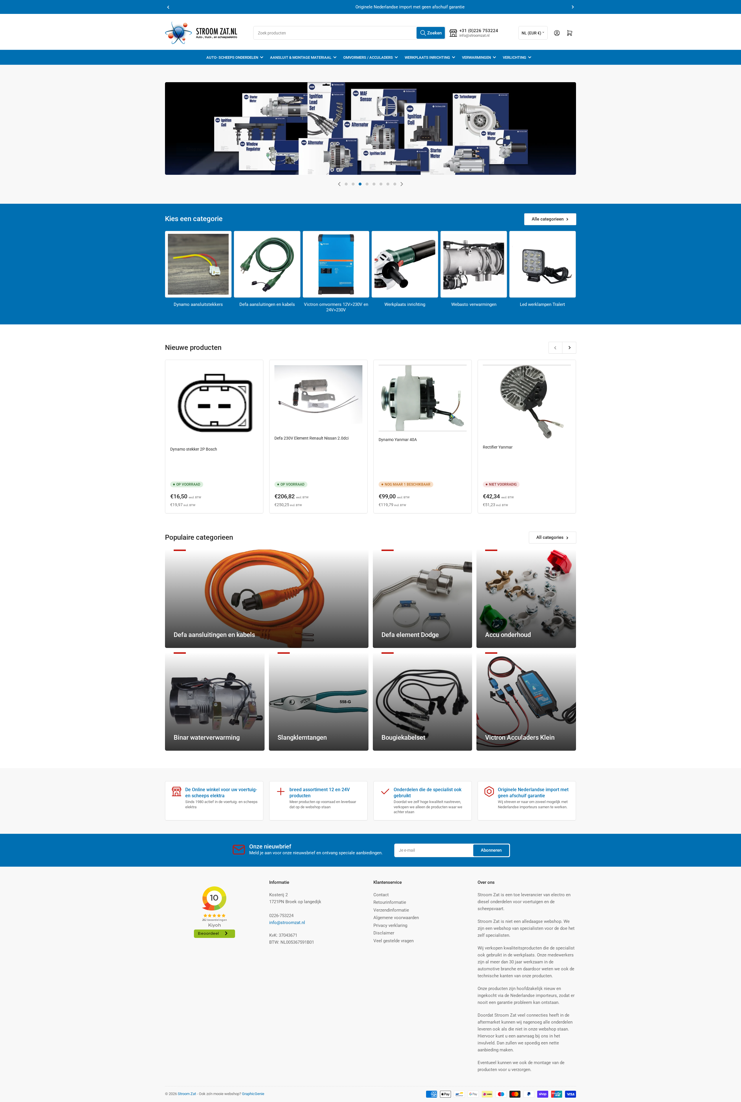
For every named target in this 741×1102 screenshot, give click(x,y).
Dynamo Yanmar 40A (398, 439)
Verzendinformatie (391, 910)
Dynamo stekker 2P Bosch (193, 449)
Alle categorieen (548, 219)
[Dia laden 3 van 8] (360, 184)
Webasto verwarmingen (473, 304)
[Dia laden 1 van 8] (346, 184)
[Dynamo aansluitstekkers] (198, 264)
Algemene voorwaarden (396, 917)
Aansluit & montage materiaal (300, 57)
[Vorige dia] (339, 184)
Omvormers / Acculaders (368, 57)
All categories (550, 537)
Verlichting (514, 57)
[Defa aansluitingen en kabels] (267, 264)
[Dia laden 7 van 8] (387, 184)
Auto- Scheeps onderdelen (232, 57)
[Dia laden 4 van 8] (367, 184)
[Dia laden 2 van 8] (353, 184)
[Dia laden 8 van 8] (394, 184)
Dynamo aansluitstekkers (198, 304)
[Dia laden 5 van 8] (373, 184)
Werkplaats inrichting (427, 57)
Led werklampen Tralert (542, 304)
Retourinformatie (389, 902)
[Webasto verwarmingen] (473, 264)
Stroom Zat (187, 1094)
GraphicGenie (253, 1094)
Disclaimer (383, 933)
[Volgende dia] (401, 184)
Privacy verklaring (390, 925)
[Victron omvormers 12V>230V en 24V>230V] (336, 264)
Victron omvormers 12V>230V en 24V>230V (336, 307)
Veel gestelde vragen (393, 940)
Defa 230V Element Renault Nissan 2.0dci (311, 438)
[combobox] (349, 33)
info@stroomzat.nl (287, 922)
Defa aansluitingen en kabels (267, 304)
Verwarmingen (476, 57)
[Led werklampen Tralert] (542, 264)
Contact (381, 894)
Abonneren (491, 850)
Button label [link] (478, 174)
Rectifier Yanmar (498, 447)
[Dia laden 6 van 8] (380, 184)
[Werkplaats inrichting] (405, 264)
